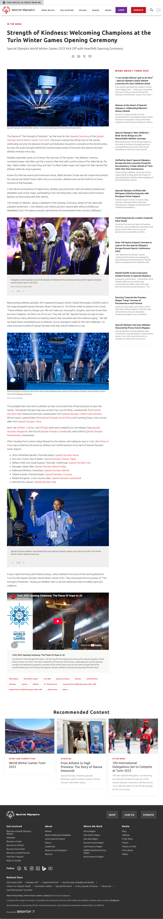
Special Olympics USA (80, 462)
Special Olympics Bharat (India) (50, 466)
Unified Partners (92, 679)
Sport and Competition (22, 759)
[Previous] (13, 291)
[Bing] (44, 870)
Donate (138, 10)
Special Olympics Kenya (67, 455)
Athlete (21, 427)
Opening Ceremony (79, 136)
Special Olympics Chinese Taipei (60, 459)
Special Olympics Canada (53, 431)
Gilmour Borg (52, 689)
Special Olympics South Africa (56, 417)
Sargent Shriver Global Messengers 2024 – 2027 (25, 689)
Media (125, 826)
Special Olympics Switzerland (66, 478)
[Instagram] (31, 870)
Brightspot (115, 900)
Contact (46, 896)
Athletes (78, 679)
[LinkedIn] (38, 870)
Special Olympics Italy (45, 482)
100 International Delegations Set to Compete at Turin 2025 (132, 766)
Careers (39, 896)
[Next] (24, 291)
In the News (14, 24)
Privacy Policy (17, 896)
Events (95, 10)
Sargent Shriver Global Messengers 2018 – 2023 (79, 684)
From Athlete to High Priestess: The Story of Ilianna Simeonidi (81, 766)
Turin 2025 (47, 679)
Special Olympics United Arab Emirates (81, 414)
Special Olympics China (29, 421)
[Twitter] (25, 870)
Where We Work (93, 826)
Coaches (30, 427)
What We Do (48, 10)
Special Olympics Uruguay (59, 474)
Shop (121, 10)
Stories (83, 10)
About (108, 10)
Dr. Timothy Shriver (51, 684)
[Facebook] (19, 870)
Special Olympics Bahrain (57, 470)
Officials (44, 427)
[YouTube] (50, 870)
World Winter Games (31, 679)
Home (8, 896)
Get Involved (66, 10)
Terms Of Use (29, 896)
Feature (65, 689)
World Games (13, 679)
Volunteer (12, 684)
